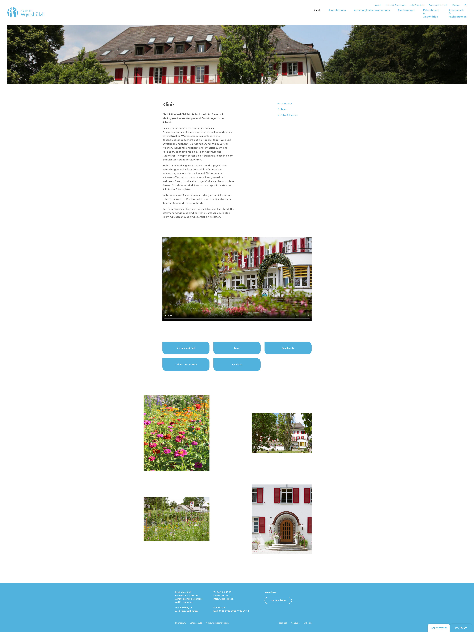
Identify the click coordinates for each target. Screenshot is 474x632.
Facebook (282, 623)
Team (284, 109)
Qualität (237, 364)
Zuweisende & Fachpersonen (458, 13)
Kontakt (456, 5)
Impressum (180, 623)
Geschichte (288, 348)
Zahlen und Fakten (186, 364)
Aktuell (378, 5)
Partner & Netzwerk (438, 5)
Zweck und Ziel (186, 348)
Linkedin (308, 623)
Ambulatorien (337, 10)
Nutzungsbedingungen (217, 623)
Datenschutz (196, 623)
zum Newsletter (278, 600)
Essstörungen (406, 10)
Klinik (317, 10)
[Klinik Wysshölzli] (25, 12)
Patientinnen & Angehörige (431, 13)
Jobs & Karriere (417, 5)
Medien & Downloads (395, 5)
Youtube (295, 623)
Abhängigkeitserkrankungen (372, 10)
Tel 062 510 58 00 (222, 592)
